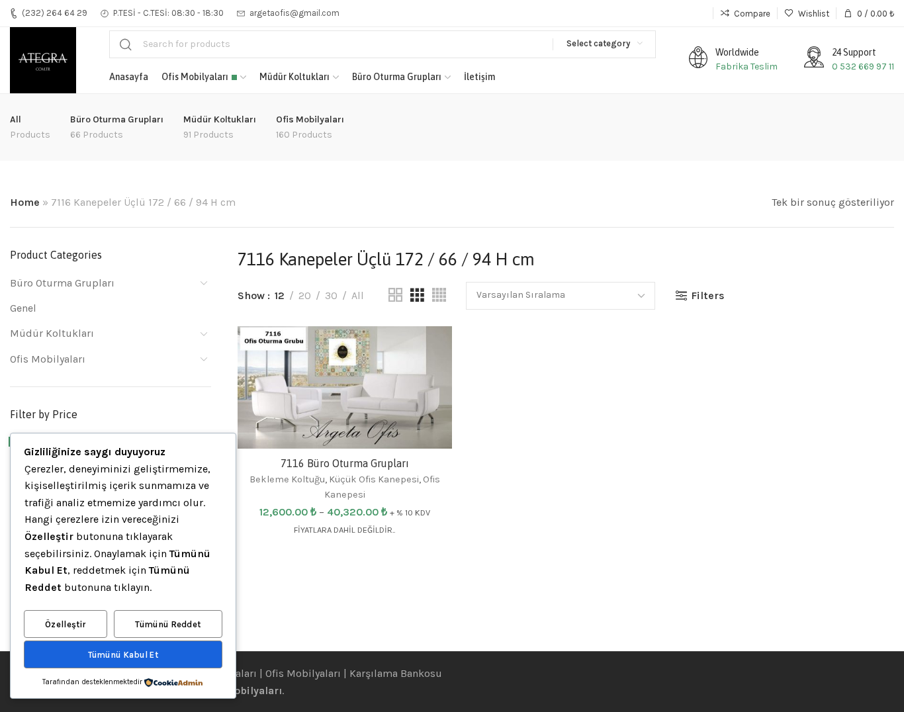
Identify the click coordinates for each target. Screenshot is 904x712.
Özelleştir (65, 624)
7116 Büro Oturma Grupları (345, 462)
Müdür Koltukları (52, 333)
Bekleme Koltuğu (287, 479)
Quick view (428, 414)
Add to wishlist (428, 349)
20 (304, 295)
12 (280, 295)
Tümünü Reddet (168, 624)
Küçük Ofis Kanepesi (374, 479)
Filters (708, 295)
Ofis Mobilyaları (47, 359)
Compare (428, 382)
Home (25, 202)
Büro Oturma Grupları (62, 283)
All (357, 295)
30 (331, 295)
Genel (23, 308)
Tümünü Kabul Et (123, 655)
